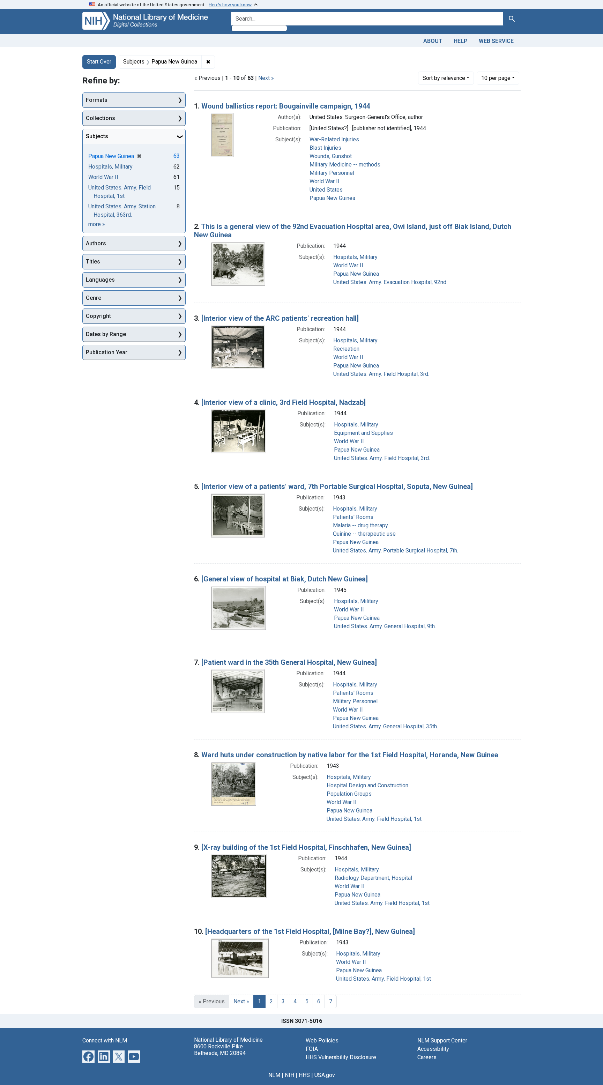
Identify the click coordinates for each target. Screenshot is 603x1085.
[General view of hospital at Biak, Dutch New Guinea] (284, 579)
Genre (93, 298)
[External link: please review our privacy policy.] (88, 1056)
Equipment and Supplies (363, 433)
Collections (100, 118)
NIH (289, 1075)
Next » (266, 78)
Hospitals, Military (355, 257)
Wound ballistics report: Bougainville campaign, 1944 (285, 106)
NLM (274, 1075)
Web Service (496, 41)
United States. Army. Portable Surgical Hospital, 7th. (395, 550)
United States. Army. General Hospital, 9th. (385, 626)
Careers (427, 1057)
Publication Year (106, 352)
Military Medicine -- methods (345, 164)
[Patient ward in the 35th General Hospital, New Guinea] (289, 662)
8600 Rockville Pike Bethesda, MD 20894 (220, 1049)
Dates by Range (106, 334)
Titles (93, 261)
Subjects (97, 136)
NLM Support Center (442, 1040)
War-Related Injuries (334, 139)
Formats (96, 100)
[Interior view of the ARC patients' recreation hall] (280, 318)
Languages (100, 279)
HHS (304, 1075)
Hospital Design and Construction (367, 785)
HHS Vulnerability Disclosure (341, 1057)
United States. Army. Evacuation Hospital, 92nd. (390, 282)
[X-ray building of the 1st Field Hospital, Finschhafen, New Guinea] (306, 847)
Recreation (346, 348)
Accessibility (433, 1049)
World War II (325, 181)
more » (96, 224)
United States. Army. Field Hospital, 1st (374, 819)
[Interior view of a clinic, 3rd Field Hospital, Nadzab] (283, 402)
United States (326, 189)
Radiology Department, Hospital (373, 878)
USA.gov (324, 1075)
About (432, 41)
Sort (444, 78)
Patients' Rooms (353, 517)
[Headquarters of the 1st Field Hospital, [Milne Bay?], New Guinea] (310, 931)
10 (496, 77)
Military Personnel (332, 173)
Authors (96, 243)
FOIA (312, 1049)
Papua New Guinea (332, 198)
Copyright (98, 316)
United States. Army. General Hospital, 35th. (385, 726)
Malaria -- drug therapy (360, 525)
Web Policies (322, 1040)
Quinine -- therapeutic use (364, 533)
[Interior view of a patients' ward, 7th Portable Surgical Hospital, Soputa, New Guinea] (337, 486)
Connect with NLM (104, 1040)
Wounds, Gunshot (331, 156)
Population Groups (349, 793)
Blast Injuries (325, 147)
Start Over (99, 61)
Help (461, 41)
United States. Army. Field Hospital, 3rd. (381, 374)
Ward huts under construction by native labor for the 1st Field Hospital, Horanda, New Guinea (349, 755)
